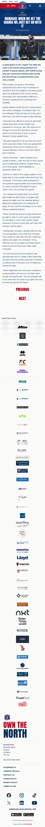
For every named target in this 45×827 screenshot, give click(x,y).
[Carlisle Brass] (22, 457)
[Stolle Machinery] (22, 665)
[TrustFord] (22, 698)
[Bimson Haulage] (22, 424)
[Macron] (22, 564)
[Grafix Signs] (22, 498)
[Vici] (22, 704)
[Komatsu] (22, 550)
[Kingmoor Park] (22, 542)
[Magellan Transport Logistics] (22, 571)
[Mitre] (22, 327)
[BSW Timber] (22, 442)
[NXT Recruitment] (22, 612)
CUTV (16, 1)
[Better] (22, 416)
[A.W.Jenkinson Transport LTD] (22, 389)
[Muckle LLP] (22, 587)
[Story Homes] (22, 674)
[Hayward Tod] (22, 515)
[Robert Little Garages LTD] (22, 648)
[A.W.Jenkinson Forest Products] (22, 398)
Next (22, 298)
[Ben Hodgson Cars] (22, 407)
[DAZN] (22, 335)
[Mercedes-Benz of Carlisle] (22, 580)
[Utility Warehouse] (22, 371)
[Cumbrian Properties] (22, 463)
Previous (22, 289)
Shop (11, 1)
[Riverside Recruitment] (22, 639)
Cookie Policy (10, 779)
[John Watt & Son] (22, 533)
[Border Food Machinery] (22, 433)
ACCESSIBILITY (9, 767)
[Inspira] (22, 524)
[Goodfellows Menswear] (22, 479)
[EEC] (22, 470)
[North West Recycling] (22, 595)
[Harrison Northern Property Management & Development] (22, 506)
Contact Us (8, 775)
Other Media (28, 824)
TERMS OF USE (9, 786)
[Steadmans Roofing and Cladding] (22, 656)
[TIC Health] (22, 363)
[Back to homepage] (22, 5)
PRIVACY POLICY (10, 782)
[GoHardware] (22, 489)
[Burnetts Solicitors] (22, 450)
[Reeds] (22, 630)
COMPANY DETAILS (11, 771)
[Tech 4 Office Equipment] (22, 682)
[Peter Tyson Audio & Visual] (22, 621)
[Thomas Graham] (22, 691)
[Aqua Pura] (22, 382)
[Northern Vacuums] (22, 604)
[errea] (22, 353)
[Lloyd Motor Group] (22, 558)
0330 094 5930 (11, 760)
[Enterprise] (22, 344)
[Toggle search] (30, 6)
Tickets (4, 1)
